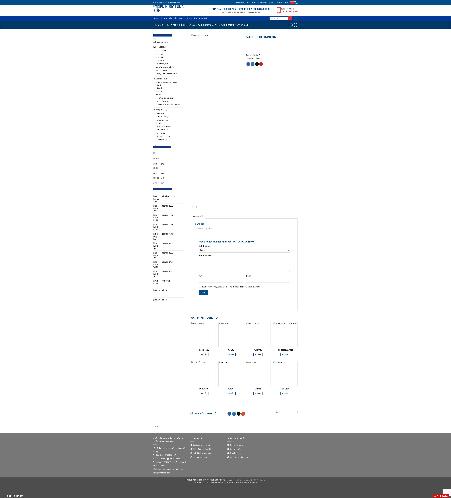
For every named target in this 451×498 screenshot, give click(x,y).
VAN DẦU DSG (203, 389)
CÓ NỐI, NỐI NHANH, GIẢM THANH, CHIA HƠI (166, 84)
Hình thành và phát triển (202, 453)
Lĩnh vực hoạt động (200, 457)
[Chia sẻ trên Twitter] (253, 64)
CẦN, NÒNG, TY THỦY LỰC (164, 126)
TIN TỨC (188, 18)
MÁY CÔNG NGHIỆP (161, 70)
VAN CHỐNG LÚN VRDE (285, 350)
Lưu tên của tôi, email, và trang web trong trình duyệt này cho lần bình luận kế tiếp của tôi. (231, 287)
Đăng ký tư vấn (235, 449)
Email (248, 276)
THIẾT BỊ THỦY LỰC (187, 25)
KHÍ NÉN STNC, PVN (162, 64)
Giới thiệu (168, 18)
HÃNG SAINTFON (161, 51)
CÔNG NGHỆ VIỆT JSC (250, 483)
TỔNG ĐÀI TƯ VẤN (289, 10)
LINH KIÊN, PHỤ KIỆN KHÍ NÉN (165, 67)
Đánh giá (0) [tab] (198, 216)
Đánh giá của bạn (205, 246)
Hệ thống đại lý (235, 453)
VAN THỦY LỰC (227, 25)
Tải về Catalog (442, 496)
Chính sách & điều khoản (239, 457)
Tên (200, 276)
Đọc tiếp (204, 354)
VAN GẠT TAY (258, 350)
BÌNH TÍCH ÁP (160, 113)
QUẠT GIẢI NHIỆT (161, 133)
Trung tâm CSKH (282, 2)
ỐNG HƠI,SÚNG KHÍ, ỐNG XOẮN (165, 98)
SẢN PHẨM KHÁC (160, 47)
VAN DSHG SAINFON (255, 59)
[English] (296, 2)
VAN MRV (231, 350)
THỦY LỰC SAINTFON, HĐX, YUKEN (166, 74)
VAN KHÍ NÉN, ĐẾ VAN (162, 101)
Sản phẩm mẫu (204, 350)
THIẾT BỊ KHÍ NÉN (160, 79)
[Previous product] (295, 25)
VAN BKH (231, 389)
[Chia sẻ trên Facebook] (248, 64)
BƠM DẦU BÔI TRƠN (162, 120)
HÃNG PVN (159, 91)
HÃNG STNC (159, 57)
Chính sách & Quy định (266, 2)
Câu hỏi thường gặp (237, 445)
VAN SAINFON (243, 25)
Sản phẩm (178, 18)
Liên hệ (204, 18)
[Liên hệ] (156, 427)
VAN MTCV (285, 389)
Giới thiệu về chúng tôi (201, 445)
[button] (295, 18)
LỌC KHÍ (158, 95)
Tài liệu (253, 2)
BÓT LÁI (158, 123)
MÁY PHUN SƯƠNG (160, 42)
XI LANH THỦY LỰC (161, 139)
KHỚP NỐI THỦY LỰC (162, 130)
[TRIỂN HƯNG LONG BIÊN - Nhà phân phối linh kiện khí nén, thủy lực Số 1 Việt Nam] (169, 10)
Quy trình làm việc (242, 2)
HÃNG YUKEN (160, 61)
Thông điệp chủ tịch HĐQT (202, 449)
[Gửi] (290, 18)
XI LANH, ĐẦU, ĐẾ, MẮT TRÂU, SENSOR (168, 105)
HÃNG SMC (159, 54)
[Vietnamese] (292, 2)
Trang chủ (157, 18)
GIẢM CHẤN (159, 88)
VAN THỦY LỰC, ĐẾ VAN (208, 25)
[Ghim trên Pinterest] (261, 64)
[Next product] (291, 25)
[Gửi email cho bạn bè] (257, 64)
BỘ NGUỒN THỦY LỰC (162, 117)
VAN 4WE (258, 389)
